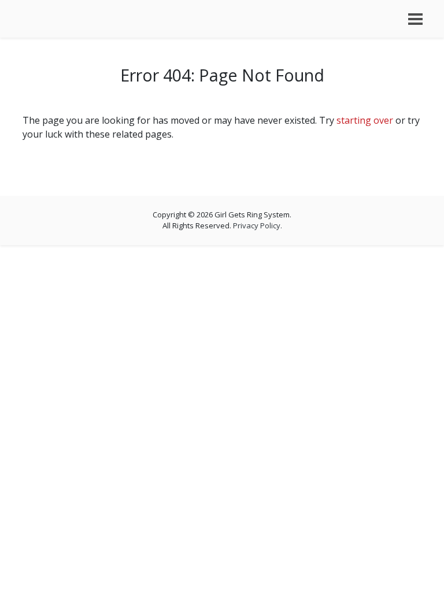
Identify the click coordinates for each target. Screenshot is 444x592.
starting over (364, 120)
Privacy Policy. (257, 225)
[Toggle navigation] (415, 19)
